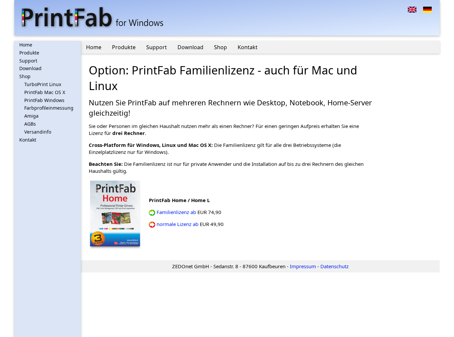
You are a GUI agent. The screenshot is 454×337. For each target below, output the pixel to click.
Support (28, 60)
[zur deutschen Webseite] (427, 9)
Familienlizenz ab (176, 212)
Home (25, 45)
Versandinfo (37, 132)
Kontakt (27, 140)
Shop (25, 76)
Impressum (303, 266)
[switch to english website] (412, 9)
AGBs (30, 124)
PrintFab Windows (44, 100)
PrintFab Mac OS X (44, 92)
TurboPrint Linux (42, 84)
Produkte (29, 53)
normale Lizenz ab (177, 224)
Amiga (31, 116)
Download (30, 68)
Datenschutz (334, 266)
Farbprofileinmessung (48, 108)
